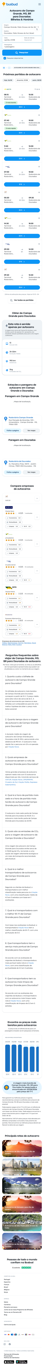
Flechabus (27, 643)
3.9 (19, 625)
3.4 (19, 598)
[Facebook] (10, 1344)
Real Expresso (12, 643)
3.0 (20, 602)
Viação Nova (9, 511)
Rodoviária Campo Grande (21, 417)
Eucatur (19, 644)
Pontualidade (13, 522)
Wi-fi (25, 526)
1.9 (19, 629)
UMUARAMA (9, 538)
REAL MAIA (12, 644)
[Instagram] (5, 1344)
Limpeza (11, 526)
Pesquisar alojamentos (15, 58)
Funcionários (13, 518)
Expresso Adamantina (13, 618)
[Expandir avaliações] (37, 498)
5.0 (19, 518)
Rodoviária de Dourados (20, 461)
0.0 (30, 607)
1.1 (29, 580)
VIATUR (7, 500)
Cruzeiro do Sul (10, 565)
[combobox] (22, 26)
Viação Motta (10, 591)
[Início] (4, 68)
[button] (37, 29)
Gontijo (20, 643)
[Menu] (40, 4)
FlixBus (4, 643)
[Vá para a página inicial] (10, 4)
